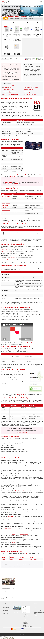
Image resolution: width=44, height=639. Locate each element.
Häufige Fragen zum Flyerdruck (30, 94)
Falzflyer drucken (8, 182)
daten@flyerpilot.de (26, 623)
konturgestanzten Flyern (12, 221)
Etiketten (21, 559)
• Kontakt (35, 615)
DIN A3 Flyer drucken (6, 196)
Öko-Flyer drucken (20, 394)
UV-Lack (13, 534)
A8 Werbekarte (4, 207)
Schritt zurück (5, 58)
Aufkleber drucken (6, 607)
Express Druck (5, 614)
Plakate (31, 557)
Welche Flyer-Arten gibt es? (8, 87)
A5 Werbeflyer (23, 218)
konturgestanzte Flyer (22, 174)
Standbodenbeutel (33, 559)
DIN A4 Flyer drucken (6, 198)
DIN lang (24, 490)
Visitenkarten (21, 557)
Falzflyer (14, 542)
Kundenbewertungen (13, 58)
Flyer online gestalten (28, 85)
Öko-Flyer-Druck (11, 516)
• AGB (35, 607)
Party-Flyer (33, 292)
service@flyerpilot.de (26, 619)
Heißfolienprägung (6, 251)
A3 (18, 490)
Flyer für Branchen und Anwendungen (10, 94)
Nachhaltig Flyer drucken (28, 89)
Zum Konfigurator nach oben (22, 432)
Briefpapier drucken (6, 610)
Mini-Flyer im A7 (5, 205)
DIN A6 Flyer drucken (6, 203)
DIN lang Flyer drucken (6, 210)
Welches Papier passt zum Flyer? (9, 91)
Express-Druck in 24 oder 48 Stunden (31, 87)
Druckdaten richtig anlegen (29, 92)
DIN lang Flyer (15, 218)
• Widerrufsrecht (37, 608)
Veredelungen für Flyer (7, 92)
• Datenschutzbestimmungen (39, 610)
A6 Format (32, 218)
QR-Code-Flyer (13, 176)
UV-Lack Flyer (5, 249)
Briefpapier (12, 559)
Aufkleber (4, 559)
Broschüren (16, 183)
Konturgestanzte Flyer (7, 260)
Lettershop (13, 257)
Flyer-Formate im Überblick (8, 89)
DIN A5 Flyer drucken (6, 200)
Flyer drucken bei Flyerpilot (8, 85)
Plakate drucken (5, 613)
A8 (15, 490)
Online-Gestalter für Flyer (10, 528)
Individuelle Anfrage (3, 636)
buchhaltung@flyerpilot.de (27, 626)
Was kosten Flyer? (27, 91)
